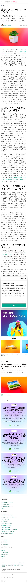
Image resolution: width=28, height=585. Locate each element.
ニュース (3, 570)
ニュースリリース (4, 552)
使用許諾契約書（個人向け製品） (16, 564)
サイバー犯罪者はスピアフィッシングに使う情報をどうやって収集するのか (13, 179)
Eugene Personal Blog (9, 574)
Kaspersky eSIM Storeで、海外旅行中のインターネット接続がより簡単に (14, 436)
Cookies (3, 566)
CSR (2, 558)
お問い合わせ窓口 (4, 544)
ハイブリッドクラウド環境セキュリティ (9, 517)
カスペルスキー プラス (5, 504)
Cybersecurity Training (6, 525)
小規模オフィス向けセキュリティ (8, 531)
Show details (21, 301)
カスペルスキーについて (6, 547)
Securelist (3, 574)
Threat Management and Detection (9, 529)
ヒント (14, 404)
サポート (3, 536)
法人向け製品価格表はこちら (7, 533)
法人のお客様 (4, 511)
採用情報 (3, 556)
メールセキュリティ (5, 521)
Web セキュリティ (5, 519)
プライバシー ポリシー (22, 562)
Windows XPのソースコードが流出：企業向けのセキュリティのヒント (14, 366)
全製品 (2, 508)
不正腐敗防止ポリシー (6, 564)
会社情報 (3, 550)
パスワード (5, 5)
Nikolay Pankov (7, 25)
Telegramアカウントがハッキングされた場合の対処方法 (14, 481)
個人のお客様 (4, 540)
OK (14, 305)
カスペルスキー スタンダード (7, 502)
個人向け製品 (4, 499)
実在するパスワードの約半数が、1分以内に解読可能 (14, 409)
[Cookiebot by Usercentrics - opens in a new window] (20, 278)
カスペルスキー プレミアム (6, 506)
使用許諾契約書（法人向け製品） (7, 565)
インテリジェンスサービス (6, 523)
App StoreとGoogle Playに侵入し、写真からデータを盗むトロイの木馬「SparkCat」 (14, 460)
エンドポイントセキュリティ (7, 514)
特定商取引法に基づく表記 (18, 565)
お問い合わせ (3, 569)
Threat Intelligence (5, 527)
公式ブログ (23, 569)
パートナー (18, 569)
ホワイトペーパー (4, 554)
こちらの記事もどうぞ (7, 361)
